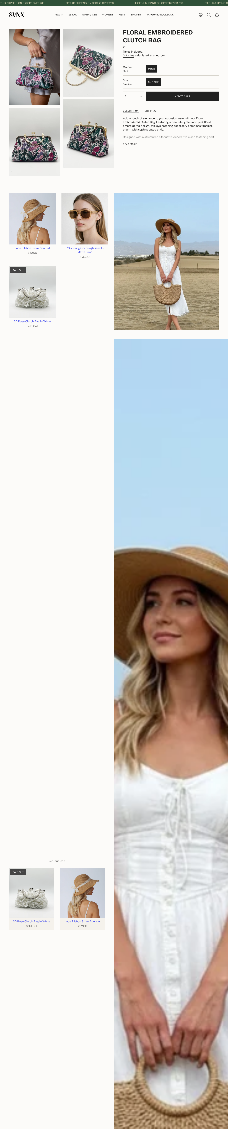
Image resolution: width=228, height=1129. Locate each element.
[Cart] (217, 15)
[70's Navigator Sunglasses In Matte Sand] (84, 218)
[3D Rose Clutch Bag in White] (32, 292)
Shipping (128, 55)
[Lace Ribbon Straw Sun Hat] (32, 218)
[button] (72, 14)
